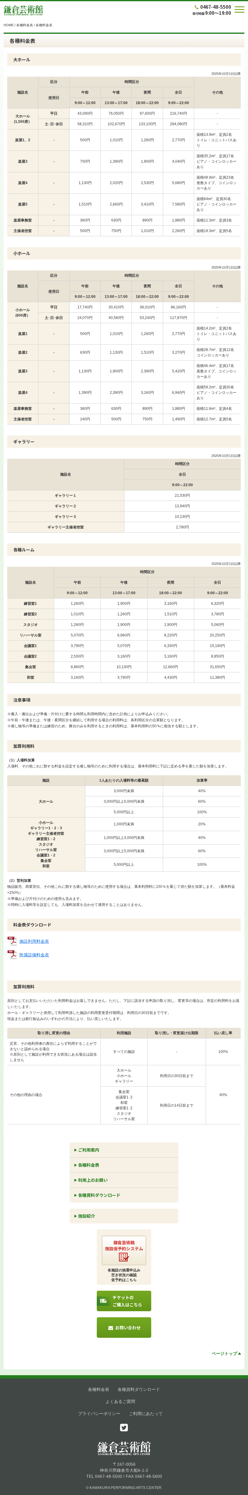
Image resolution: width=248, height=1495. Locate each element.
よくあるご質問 (120, 1401)
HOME (9, 25)
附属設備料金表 (34, 954)
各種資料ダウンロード (99, 1195)
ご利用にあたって (146, 1413)
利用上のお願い (93, 1180)
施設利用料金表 (34, 941)
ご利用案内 (88, 1150)
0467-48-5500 (215, 6)
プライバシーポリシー (99, 1413)
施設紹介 (86, 1216)
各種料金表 (24, 25)
